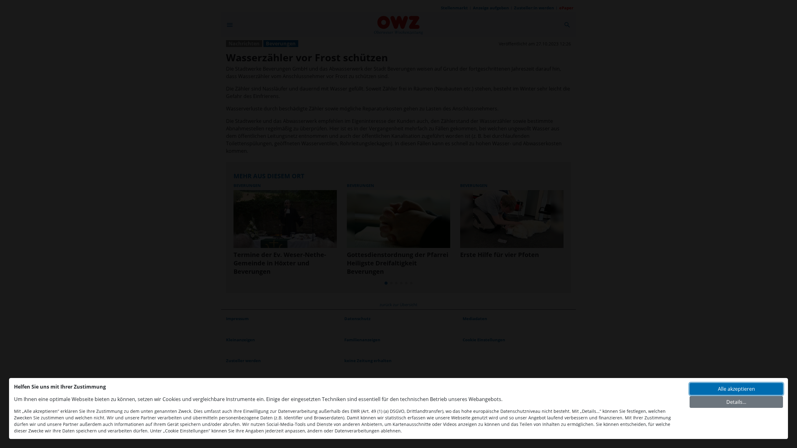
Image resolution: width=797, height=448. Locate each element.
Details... (736, 402)
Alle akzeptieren (736, 388)
